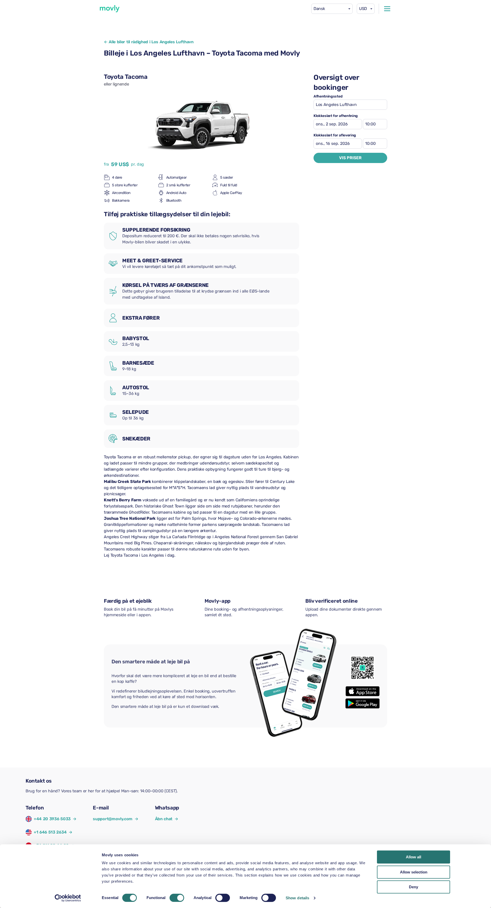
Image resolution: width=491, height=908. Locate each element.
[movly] (110, 9)
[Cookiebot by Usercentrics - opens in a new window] (68, 898)
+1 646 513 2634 (50, 832)
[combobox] (332, 9)
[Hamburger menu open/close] (387, 9)
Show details (297, 898)
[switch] (177, 898)
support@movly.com (115, 818)
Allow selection (413, 872)
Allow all (413, 857)
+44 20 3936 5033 (52, 818)
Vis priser (350, 157)
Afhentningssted (328, 96)
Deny (413, 887)
